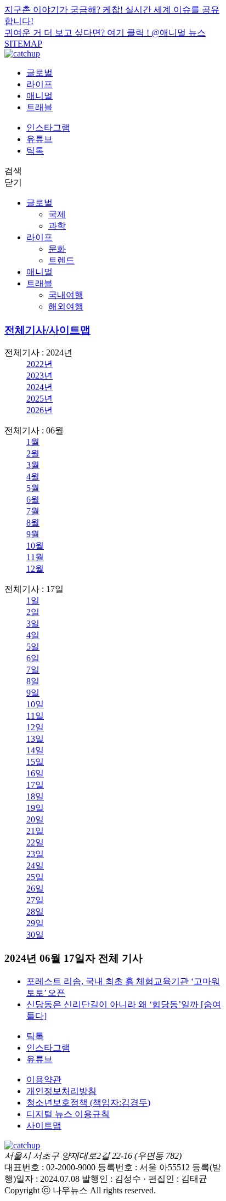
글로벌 (39, 72)
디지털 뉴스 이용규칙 (68, 1114)
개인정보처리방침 (61, 1091)
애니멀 (39, 95)
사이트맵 (43, 1125)
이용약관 (43, 1079)
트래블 (39, 107)
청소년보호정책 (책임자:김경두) (88, 1102)
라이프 (39, 84)
